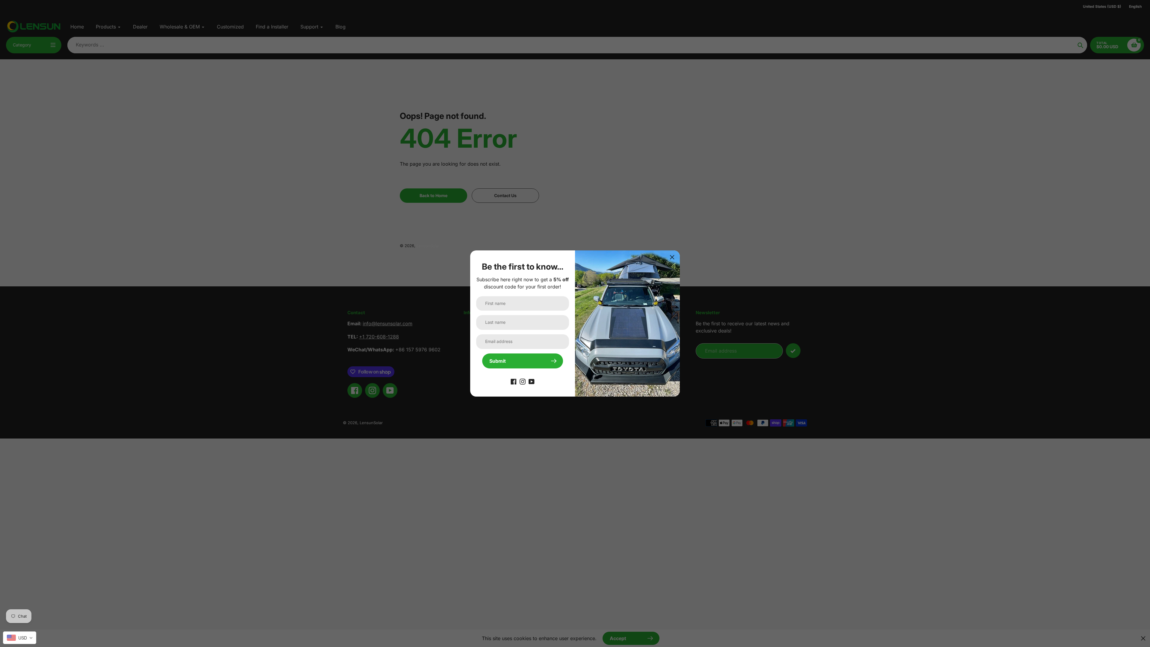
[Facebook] (514, 381)
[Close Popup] (672, 257)
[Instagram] (523, 381)
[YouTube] (532, 381)
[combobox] (19, 637)
